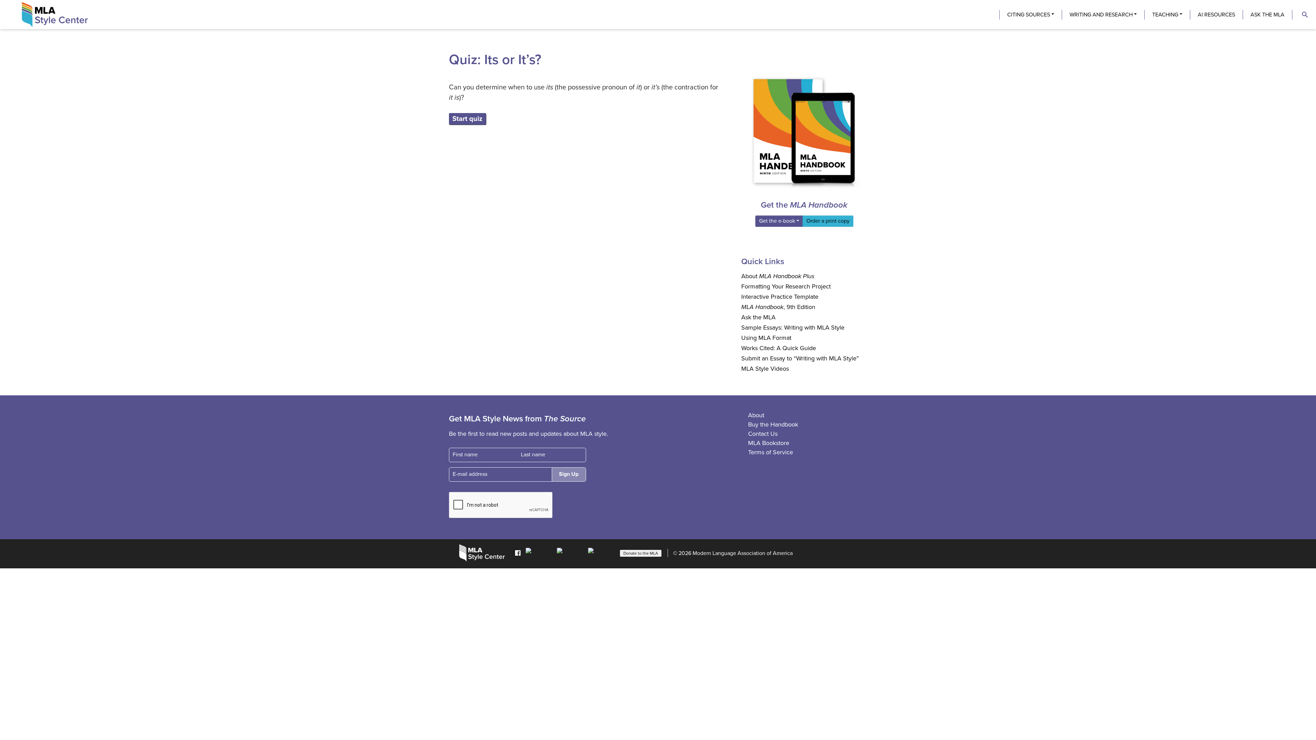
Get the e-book (777, 221)
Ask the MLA (758, 317)
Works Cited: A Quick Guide (778, 348)
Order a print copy (828, 221)
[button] (1305, 14)
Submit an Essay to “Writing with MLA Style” (800, 358)
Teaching (1165, 14)
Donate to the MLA (640, 553)
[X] (571, 552)
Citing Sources (1028, 14)
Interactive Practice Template (779, 296)
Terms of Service (770, 452)
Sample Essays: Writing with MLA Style (792, 327)
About (777, 276)
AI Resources (1216, 14)
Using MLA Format (766, 338)
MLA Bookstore (768, 443)
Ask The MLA (1267, 14)
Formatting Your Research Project (786, 286)
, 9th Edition (778, 307)
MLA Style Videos (765, 368)
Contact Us (763, 433)
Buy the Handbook (773, 424)
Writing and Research (1101, 14)
